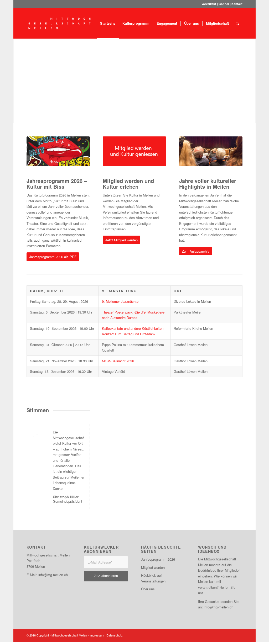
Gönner (224, 4)
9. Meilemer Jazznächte (120, 301)
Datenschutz (114, 635)
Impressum (97, 635)
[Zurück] (18, 81)
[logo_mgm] (60, 23)
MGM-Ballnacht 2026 (118, 360)
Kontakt (236, 4)
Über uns (148, 588)
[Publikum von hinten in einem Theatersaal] (210, 151)
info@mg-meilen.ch (53, 574)
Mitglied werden (153, 567)
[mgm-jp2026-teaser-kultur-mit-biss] (58, 151)
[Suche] (237, 23)
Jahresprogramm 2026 (158, 559)
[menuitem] (108, 23)
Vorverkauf (208, 4)
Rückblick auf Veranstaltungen (153, 578)
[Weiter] (251, 81)
